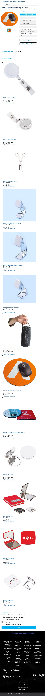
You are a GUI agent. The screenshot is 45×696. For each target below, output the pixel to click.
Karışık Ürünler (20, 8)
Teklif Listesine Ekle (28, 14)
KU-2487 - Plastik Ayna (8, 558)
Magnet (17, 665)
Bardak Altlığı (8, 647)
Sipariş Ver (6, 102)
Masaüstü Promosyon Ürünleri (27, 643)
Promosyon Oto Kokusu (37, 642)
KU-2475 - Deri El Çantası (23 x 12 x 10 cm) (12, 348)
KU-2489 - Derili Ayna (8, 600)
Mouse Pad (27, 646)
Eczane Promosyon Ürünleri (8, 656)
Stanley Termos (37, 652)
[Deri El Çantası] (19, 330)
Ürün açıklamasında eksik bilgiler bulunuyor (13, 617)
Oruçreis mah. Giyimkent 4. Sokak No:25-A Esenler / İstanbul (12, 677)
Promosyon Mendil (27, 663)
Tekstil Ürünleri (37, 657)
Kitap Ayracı (17, 655)
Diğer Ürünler (8, 653)
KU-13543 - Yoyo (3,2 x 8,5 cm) (9, 97)
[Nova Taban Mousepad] (19, 372)
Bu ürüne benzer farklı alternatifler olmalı (12, 624)
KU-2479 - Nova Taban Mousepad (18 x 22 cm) (13, 390)
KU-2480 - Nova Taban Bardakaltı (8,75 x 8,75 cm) (14, 432)
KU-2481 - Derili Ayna (8, 474)
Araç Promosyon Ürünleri (7, 645)
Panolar (27, 655)
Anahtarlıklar (8, 642)
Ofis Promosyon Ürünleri (27, 649)
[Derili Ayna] (19, 456)
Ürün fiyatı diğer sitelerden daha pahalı (12, 622)
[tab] (8, 51)
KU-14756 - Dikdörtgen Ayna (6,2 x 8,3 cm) (12, 265)
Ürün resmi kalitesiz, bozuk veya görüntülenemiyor (14, 614)
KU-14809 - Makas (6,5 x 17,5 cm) (10, 181)
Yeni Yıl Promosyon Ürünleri (37, 662)
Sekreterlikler (37, 648)
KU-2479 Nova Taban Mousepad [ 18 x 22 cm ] (31, 8)
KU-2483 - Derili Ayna (8, 516)
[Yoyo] (19, 79)
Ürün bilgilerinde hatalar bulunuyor (11, 619)
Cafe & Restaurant (8, 648)
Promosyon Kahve (27, 662)
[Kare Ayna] (19, 288)
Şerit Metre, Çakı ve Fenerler (37, 650)
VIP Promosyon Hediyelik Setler (37, 659)
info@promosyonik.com (7, 670)
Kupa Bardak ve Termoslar (17, 657)
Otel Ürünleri (27, 654)
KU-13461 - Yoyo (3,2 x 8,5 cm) (9, 139)
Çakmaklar (7, 650)
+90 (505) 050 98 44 (17, 670)
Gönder (18, 627)
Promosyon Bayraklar (27, 660)
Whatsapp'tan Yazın (27, 20)
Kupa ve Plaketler (18, 659)
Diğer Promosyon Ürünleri (12, 8)
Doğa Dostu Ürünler (7, 654)
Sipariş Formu (26, 17)
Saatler (37, 644)
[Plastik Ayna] (19, 539)
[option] (9, 19)
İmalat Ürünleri (17, 651)
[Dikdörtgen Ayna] (19, 246)
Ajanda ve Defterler (7, 641)
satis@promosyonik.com (7, 672)
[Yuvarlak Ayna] (19, 204)
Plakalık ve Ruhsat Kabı (27, 657)
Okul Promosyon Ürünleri (27, 652)
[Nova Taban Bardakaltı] (19, 414)
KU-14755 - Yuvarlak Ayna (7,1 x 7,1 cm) (12, 223)
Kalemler (18, 652)
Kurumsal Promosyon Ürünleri (17, 662)
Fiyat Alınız (30, 33)
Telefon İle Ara (26, 23)
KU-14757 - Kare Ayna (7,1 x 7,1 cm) (11, 307)
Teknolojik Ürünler (37, 655)
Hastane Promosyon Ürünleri (17, 645)
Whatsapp (12, 102)
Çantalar (8, 651)
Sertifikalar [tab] (18, 51)
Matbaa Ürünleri (27, 645)
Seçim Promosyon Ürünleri (37, 646)
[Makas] (19, 163)
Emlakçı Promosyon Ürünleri (7, 660)
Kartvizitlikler (17, 654)
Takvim (37, 654)
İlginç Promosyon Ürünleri (17, 649)
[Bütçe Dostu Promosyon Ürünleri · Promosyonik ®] (14, 1)
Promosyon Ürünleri (4, 8)
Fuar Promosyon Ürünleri (17, 642)
